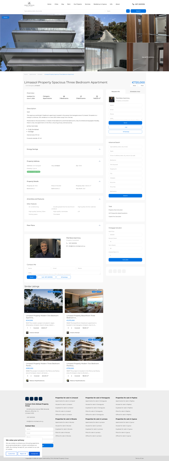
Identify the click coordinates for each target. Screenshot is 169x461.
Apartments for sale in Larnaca (95, 422)
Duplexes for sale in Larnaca (94, 429)
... (95, 325)
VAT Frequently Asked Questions (118, 213)
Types (108, 11)
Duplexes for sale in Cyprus (124, 429)
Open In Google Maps (33, 171)
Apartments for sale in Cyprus (125, 422)
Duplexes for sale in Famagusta (95, 408)
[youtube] (119, 271)
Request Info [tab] (116, 91)
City (111, 173)
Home (49, 4)
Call (47, 277)
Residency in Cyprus (100, 4)
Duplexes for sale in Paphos (124, 408)
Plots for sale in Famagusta (94, 411)
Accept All (34, 453)
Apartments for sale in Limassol (65, 401)
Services (87, 4)
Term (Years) (112, 245)
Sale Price (111, 231)
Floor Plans (31, 225)
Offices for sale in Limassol (63, 414)
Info (111, 4)
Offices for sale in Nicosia (63, 436)
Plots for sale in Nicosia (62, 432)
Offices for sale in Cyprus (123, 436)
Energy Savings (32, 149)
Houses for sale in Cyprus (123, 426)
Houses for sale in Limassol (63, 404)
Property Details (32, 181)
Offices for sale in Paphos (123, 414)
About (118, 4)
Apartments (32, 74)
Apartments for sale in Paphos (125, 401)
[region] (23, 447)
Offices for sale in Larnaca (93, 436)
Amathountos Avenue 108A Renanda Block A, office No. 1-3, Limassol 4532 (37, 411)
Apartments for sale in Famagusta (96, 401)
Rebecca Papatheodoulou (37, 380)
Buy (63, 4)
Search (125, 195)
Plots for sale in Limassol (63, 411)
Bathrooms (113, 191)
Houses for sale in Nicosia (63, 426)
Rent (68, 4)
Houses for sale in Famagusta (95, 404)
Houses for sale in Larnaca (94, 426)
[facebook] (110, 271)
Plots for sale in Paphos (123, 411)
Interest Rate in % (114, 252)
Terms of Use (139, 458)
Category (112, 178)
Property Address (33, 161)
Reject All (23, 453)
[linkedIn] (115, 271)
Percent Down (113, 238)
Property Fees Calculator (116, 210)
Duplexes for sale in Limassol (64, 408)
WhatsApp (64, 277)
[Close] (40, 439)
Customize (11, 453)
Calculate (125, 260)
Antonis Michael (34, 332)
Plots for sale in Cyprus (123, 432)
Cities (56, 4)
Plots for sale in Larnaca (93, 432)
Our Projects (78, 4)
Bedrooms (113, 160)
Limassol (40, 74)
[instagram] (124, 271)
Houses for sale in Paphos (124, 404)
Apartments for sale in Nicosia (64, 422)
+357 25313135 (139, 4)
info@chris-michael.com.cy (76, 246)
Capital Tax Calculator (115, 216)
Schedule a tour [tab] (135, 91)
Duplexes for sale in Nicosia (63, 429)
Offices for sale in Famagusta (95, 414)
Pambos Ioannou (73, 238)
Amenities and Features (35, 199)
